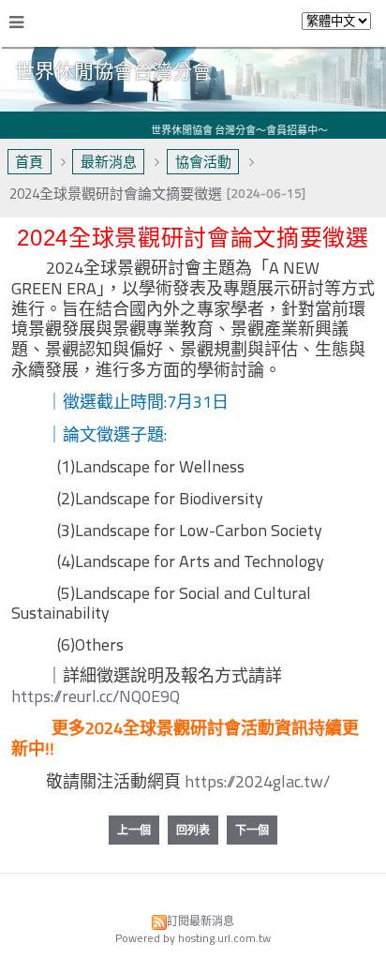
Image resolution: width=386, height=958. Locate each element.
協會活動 (203, 161)
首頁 (29, 161)
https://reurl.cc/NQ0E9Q (95, 696)
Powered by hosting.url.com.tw (193, 938)
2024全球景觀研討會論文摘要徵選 (115, 193)
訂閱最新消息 (200, 921)
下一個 (252, 830)
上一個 (134, 830)
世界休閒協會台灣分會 (113, 70)
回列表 (193, 830)
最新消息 (109, 161)
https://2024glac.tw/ (257, 781)
